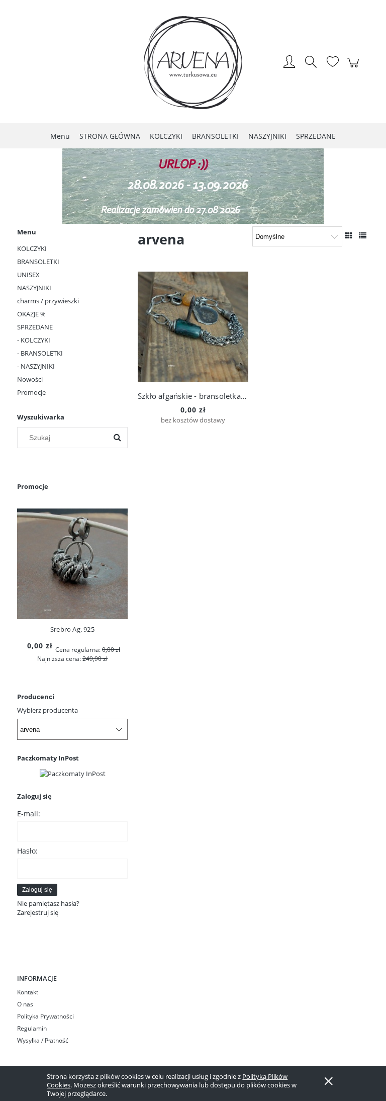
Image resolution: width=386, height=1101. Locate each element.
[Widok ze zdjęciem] (348, 235)
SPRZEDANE (35, 326)
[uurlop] (193, 185)
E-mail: (28, 813)
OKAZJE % (31, 313)
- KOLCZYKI (33, 340)
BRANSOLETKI (38, 261)
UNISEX (28, 274)
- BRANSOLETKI (40, 353)
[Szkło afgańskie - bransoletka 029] (193, 327)
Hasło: (27, 851)
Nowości (30, 379)
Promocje (31, 392)
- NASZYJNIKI (36, 366)
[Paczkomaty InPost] (73, 772)
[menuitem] (60, 136)
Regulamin (32, 1028)
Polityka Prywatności (45, 1016)
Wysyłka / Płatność (42, 1040)
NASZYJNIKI (34, 287)
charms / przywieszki (48, 300)
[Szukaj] (117, 438)
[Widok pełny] (362, 235)
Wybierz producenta (47, 710)
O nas (25, 1004)
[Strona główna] (193, 62)
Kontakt (27, 992)
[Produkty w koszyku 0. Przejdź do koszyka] (354, 67)
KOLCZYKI (32, 248)
